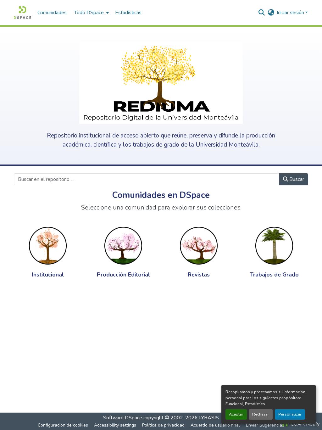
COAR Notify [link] (304, 424)
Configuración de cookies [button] (63, 425)
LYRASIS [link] (209, 417)
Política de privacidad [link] (163, 425)
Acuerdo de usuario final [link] (215, 425)
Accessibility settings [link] (115, 425)
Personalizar (290, 414)
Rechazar (260, 414)
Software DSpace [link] (122, 417)
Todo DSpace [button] (89, 12)
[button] (22, 12)
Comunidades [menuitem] (52, 12)
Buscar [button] (296, 179)
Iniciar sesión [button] (291, 12)
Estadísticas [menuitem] (128, 12)
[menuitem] (91, 12)
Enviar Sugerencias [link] (265, 425)
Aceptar (236, 414)
